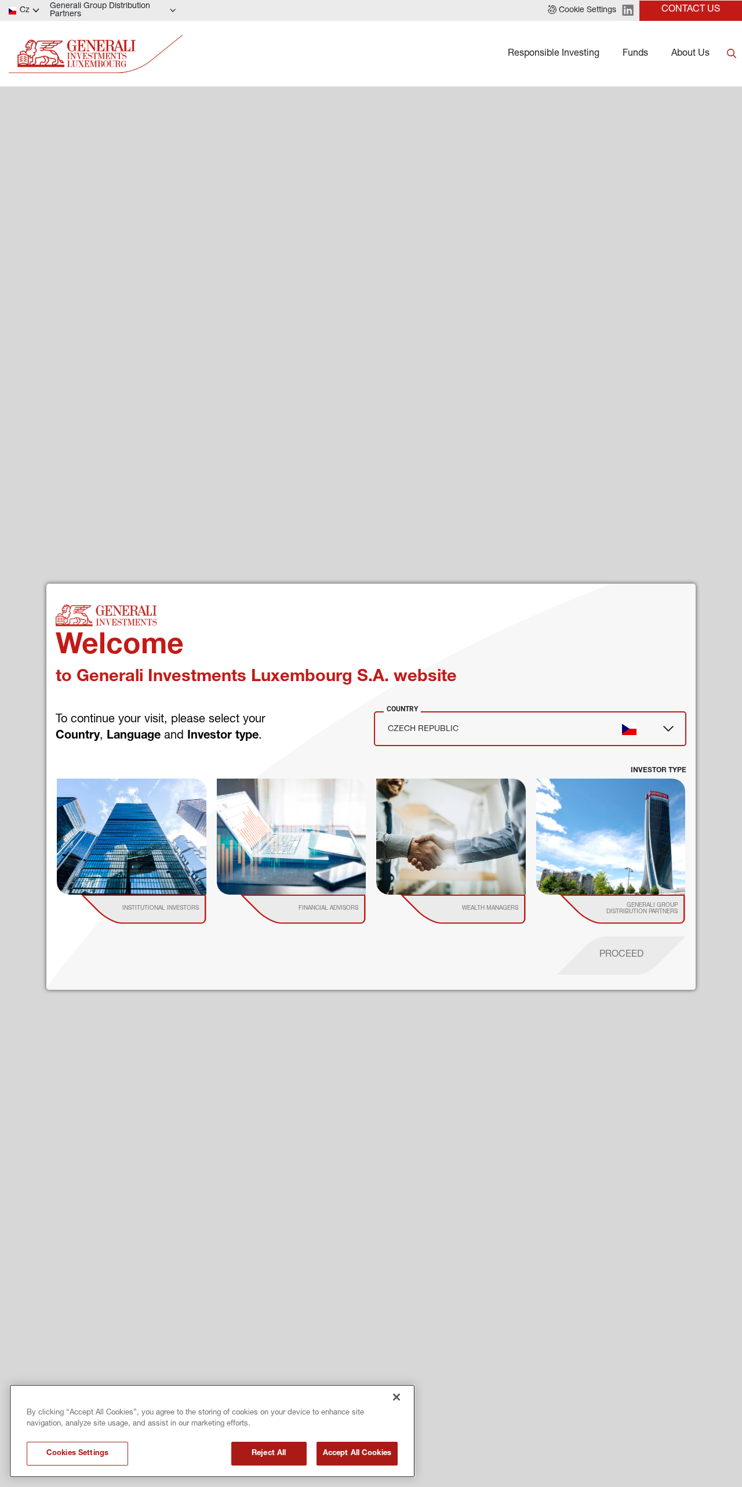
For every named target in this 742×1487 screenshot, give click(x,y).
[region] (212, 1431)
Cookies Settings (77, 1453)
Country (402, 709)
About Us (690, 54)
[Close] (396, 1397)
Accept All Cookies (357, 1453)
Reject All (269, 1453)
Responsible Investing (553, 54)
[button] (582, 10)
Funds (635, 54)
